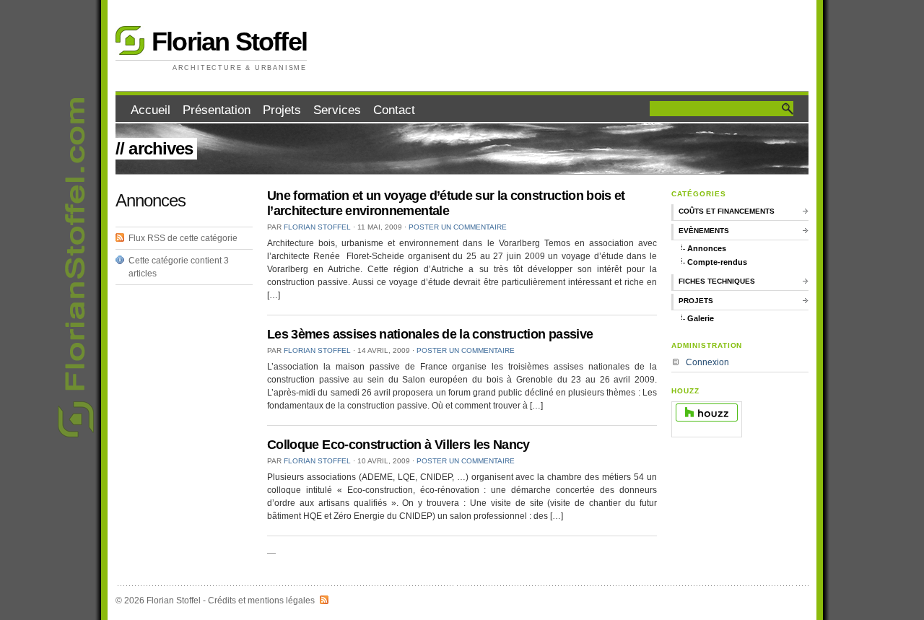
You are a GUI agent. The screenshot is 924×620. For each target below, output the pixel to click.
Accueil (150, 110)
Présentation (216, 110)
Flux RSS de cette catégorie (182, 238)
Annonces (706, 248)
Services (337, 110)
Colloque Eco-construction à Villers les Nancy (398, 444)
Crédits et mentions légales (261, 600)
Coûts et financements (727, 211)
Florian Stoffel (229, 41)
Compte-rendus (717, 262)
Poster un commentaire (458, 227)
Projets (282, 110)
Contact (394, 110)
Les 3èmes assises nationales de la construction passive (430, 334)
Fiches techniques (717, 281)
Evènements (704, 231)
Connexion (707, 362)
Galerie (700, 318)
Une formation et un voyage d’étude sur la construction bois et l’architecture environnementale (446, 203)
